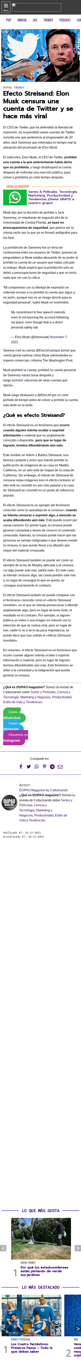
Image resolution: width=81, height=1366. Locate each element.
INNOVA (22, 20)
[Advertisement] (40, 1024)
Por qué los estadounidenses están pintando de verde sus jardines (44, 1271)
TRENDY (48, 20)
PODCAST (65, 20)
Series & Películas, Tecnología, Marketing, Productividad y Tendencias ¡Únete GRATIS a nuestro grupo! (53, 197)
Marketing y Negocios (35, 697)
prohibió (17, 380)
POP (8, 20)
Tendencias (34, 702)
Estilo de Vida (13, 702)
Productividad (61, 697)
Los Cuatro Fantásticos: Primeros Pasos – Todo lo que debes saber (32, 1348)
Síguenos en (15, 737)
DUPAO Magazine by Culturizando (43, 790)
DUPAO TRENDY (13, 87)
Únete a (12, 715)
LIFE (35, 20)
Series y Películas (43, 692)
